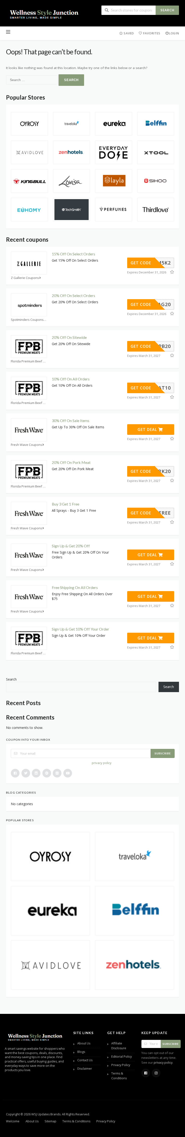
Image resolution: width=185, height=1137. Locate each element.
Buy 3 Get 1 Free (65, 504)
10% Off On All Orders (71, 379)
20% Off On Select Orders (73, 295)
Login (174, 33)
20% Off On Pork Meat (71, 462)
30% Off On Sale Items (70, 420)
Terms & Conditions (119, 1075)
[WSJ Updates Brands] (44, 13)
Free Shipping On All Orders (75, 587)
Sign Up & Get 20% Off (71, 545)
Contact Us (84, 1060)
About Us (83, 1043)
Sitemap (50, 1121)
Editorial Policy (121, 1057)
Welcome (13, 1121)
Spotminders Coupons (27, 320)
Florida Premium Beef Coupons (29, 361)
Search (167, 10)
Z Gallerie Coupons (25, 278)
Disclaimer (84, 1069)
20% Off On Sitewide (69, 337)
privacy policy (102, 763)
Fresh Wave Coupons (26, 445)
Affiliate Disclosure (118, 1045)
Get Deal (148, 429)
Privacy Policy (120, 1065)
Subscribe (163, 753)
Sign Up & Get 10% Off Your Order (80, 629)
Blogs (81, 1052)
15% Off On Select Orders (73, 254)
